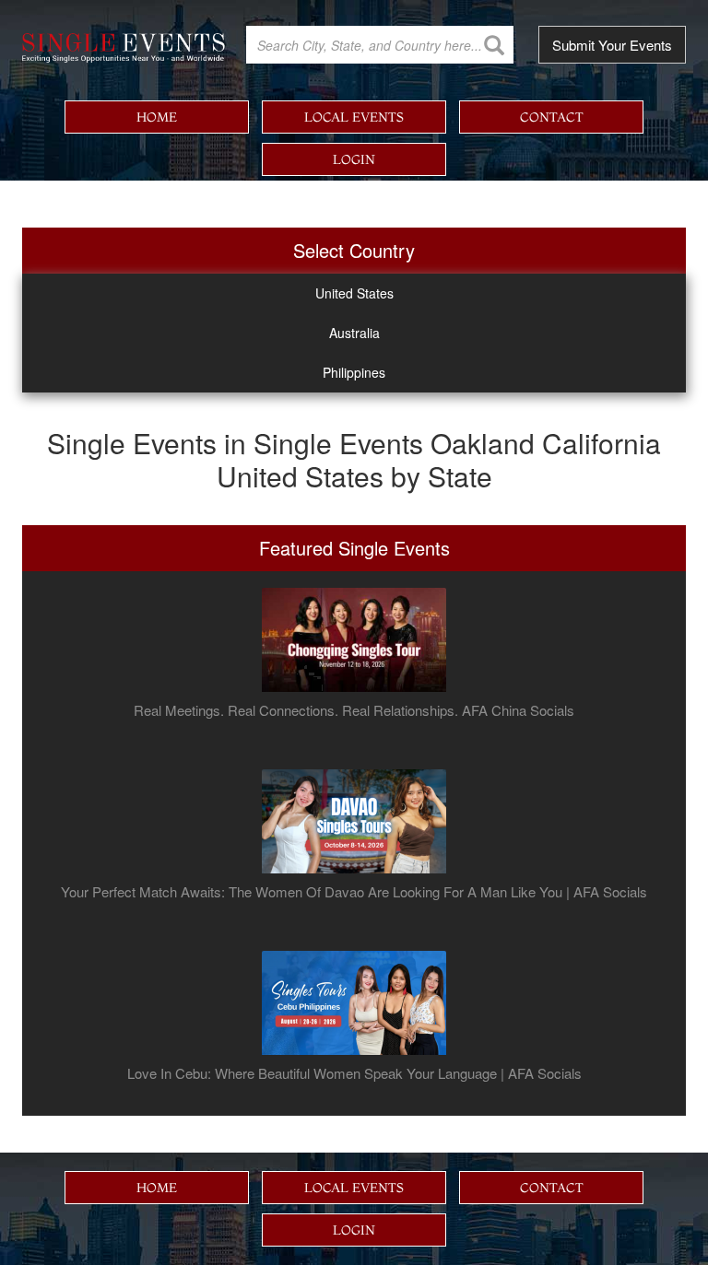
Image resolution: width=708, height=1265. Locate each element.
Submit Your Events (612, 44)
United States (354, 293)
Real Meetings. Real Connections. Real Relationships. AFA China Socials (354, 710)
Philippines (354, 372)
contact (552, 117)
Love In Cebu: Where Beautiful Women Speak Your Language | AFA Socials (354, 1073)
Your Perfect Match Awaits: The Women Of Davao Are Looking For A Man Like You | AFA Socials (354, 892)
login (354, 159)
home (156, 117)
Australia (354, 332)
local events (354, 117)
